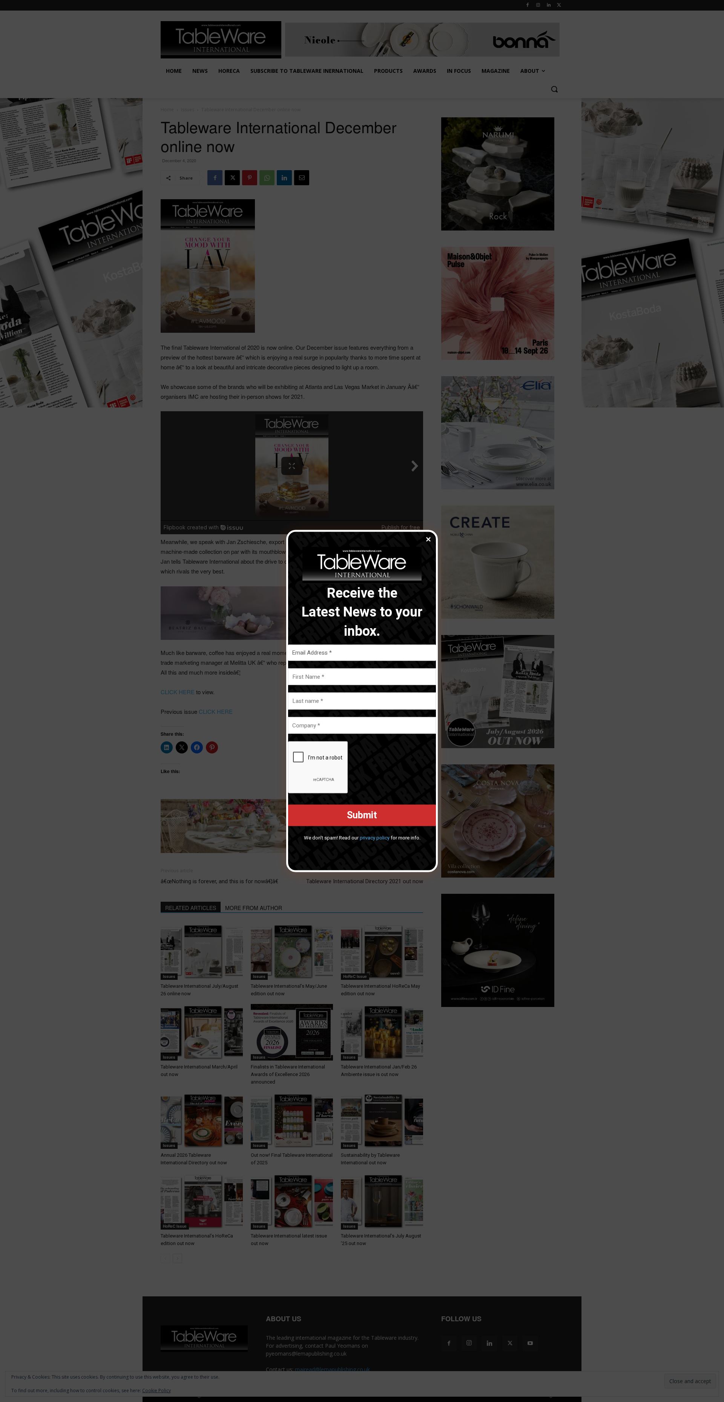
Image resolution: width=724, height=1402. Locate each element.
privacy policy (375, 837)
